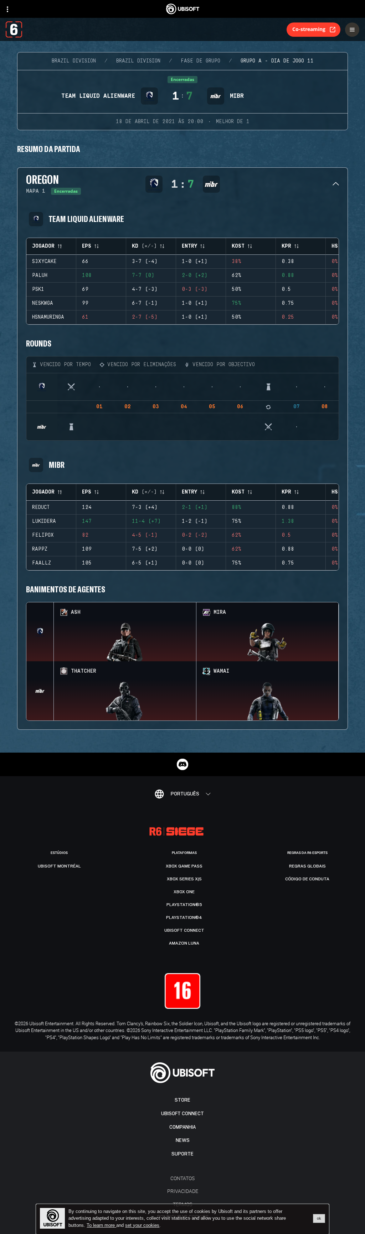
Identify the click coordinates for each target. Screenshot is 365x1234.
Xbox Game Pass (184, 866)
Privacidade (182, 1191)
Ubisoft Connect (182, 1113)
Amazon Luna (184, 943)
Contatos (182, 1178)
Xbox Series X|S (184, 878)
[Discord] (182, 764)
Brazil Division (74, 61)
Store (182, 1100)
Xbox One (184, 891)
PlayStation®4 (184, 917)
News (183, 1140)
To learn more (101, 1225)
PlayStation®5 (184, 904)
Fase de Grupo (200, 61)
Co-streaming (308, 29)
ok (319, 1218)
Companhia (182, 1127)
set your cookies (142, 1225)
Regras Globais (307, 866)
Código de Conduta (307, 878)
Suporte (182, 1154)
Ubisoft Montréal (59, 866)
